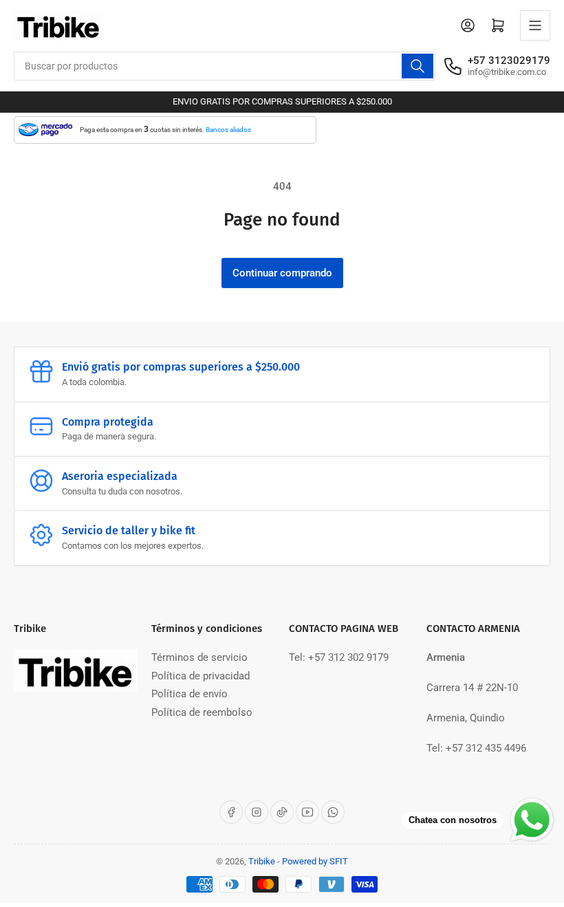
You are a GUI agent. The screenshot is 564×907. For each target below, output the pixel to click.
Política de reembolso (201, 712)
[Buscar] (417, 66)
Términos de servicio (199, 657)
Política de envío (189, 694)
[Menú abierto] (535, 25)
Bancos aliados (228, 129)
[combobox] (224, 66)
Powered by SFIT (315, 861)
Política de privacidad (200, 676)
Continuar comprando (282, 273)
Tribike (261, 861)
